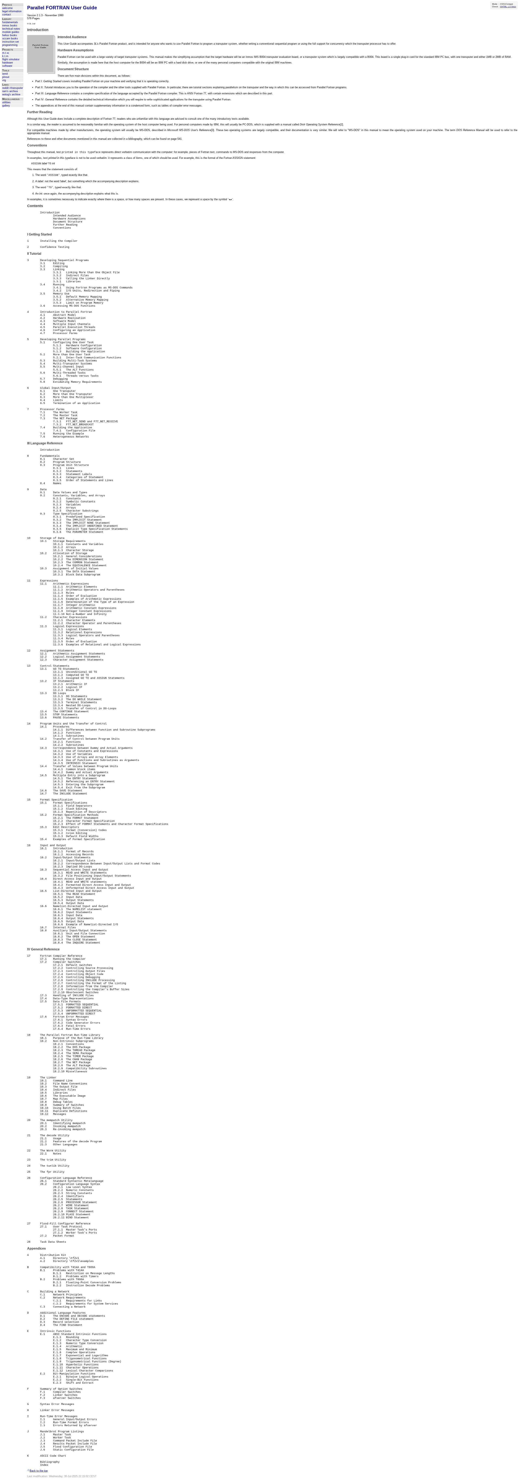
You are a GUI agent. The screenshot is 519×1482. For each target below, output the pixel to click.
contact (6, 14)
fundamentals (10, 22)
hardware (7, 62)
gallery (6, 105)
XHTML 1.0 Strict (508, 6)
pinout (5, 76)
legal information (11, 11)
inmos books (9, 25)
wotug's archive (11, 94)
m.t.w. (5, 52)
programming (9, 44)
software (7, 65)
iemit (5, 73)
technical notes (11, 28)
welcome (7, 8)
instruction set (10, 41)
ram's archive (10, 91)
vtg (4, 80)
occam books (10, 38)
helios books (9, 35)
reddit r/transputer (12, 87)
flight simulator (10, 59)
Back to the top (39, 1470)
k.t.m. (5, 56)
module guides (10, 31)
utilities (6, 102)
